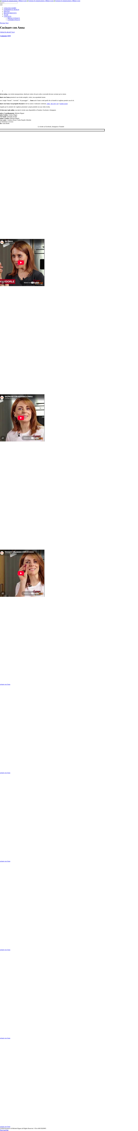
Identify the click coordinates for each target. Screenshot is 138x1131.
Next (7, 23)
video (48, 103)
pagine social (63, 103)
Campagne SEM (5, 36)
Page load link (4, 1130)
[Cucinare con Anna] (20, 91)
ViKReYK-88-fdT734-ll (7, 32)
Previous (2, 23)
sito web (53, 103)
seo (57, 103)
